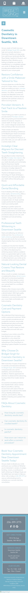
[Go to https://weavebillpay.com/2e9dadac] (23, 2)
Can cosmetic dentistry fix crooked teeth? (16, 422)
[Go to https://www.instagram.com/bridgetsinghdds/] (14, 526)
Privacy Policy (13, 581)
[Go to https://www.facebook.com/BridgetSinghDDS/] (11, 526)
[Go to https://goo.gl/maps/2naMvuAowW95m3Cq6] (14, 538)
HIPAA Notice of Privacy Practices (11, 585)
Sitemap (7, 581)
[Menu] (3, 23)
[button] (14, 414)
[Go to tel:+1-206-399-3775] (4, 2)
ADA (17, 583)
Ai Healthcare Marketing (17, 579)
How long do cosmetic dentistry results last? (14, 413)
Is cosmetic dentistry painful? (13, 430)
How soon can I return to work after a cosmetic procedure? (15, 440)
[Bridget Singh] (14, 592)
